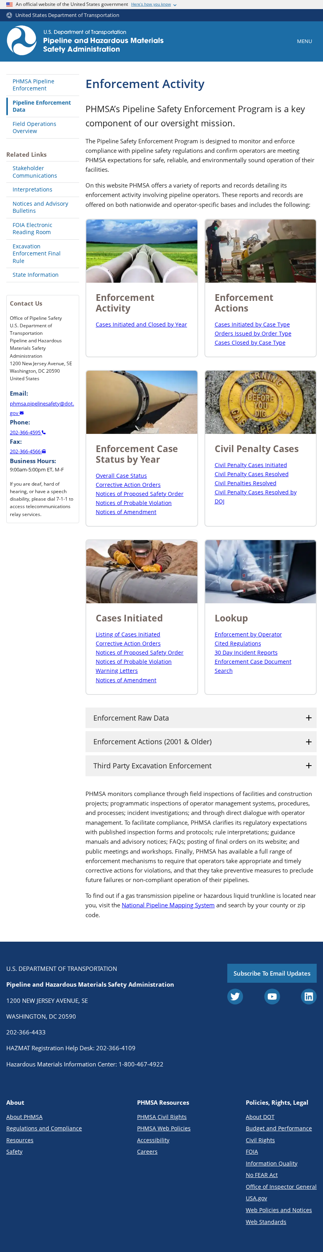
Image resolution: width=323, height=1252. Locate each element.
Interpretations (32, 189)
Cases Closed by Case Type (250, 342)
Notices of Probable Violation (134, 503)
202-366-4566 (26, 451)
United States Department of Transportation (67, 15)
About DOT (260, 1117)
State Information (36, 274)
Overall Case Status (121, 475)
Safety (14, 1151)
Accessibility (153, 1140)
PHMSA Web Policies (164, 1128)
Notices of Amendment (126, 512)
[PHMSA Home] (85, 41)
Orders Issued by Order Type (253, 333)
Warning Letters (117, 670)
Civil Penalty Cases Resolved (252, 474)
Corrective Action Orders (128, 484)
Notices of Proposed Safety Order (140, 493)
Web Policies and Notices (279, 1210)
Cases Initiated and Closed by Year (141, 324)
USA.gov (256, 1198)
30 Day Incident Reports (246, 652)
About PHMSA (24, 1117)
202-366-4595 (26, 432)
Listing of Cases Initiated (128, 634)
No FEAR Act (262, 1175)
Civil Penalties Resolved (246, 483)
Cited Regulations (238, 643)
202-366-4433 (26, 1032)
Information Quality (271, 1163)
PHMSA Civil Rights (162, 1117)
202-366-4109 (116, 1048)
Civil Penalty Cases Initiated (251, 465)
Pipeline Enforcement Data (42, 106)
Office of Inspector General (281, 1186)
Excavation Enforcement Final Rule (37, 253)
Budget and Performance (279, 1128)
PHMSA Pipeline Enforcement (33, 84)
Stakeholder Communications (35, 171)
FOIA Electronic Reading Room (32, 228)
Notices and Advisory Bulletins (40, 207)
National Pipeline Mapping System (168, 905)
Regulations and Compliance (44, 1128)
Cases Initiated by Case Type (252, 324)
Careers (147, 1151)
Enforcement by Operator (248, 634)
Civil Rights (260, 1140)
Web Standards (266, 1222)
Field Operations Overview (34, 127)
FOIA (252, 1151)
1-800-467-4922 (141, 1064)
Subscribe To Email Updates (272, 973)
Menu (304, 41)
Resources (19, 1140)
